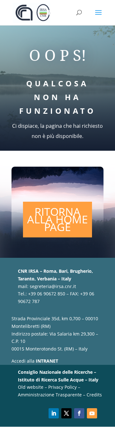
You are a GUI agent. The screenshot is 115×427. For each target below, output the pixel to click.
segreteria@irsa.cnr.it (53, 286)
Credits (94, 395)
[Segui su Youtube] (92, 413)
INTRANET (47, 361)
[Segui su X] (66, 413)
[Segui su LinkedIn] (54, 413)
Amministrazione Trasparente (50, 395)
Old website (30, 387)
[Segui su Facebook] (79, 413)
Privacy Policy (62, 387)
